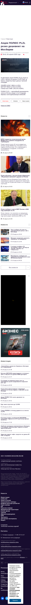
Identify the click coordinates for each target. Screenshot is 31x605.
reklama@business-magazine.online (11, 546)
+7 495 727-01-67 (20, 534)
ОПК (2, 515)
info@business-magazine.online (10, 542)
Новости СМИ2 (5, 105)
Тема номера (5, 505)
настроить (12, 593)
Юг (2, 588)
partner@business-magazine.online (11, 555)
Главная (3, 39)
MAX (2, 558)
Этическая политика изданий (10, 526)
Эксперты (4, 517)
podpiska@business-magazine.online (11, 550)
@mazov (22, 557)
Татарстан (4, 584)
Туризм (3, 512)
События (4, 499)
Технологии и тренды (8, 502)
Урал (2, 575)
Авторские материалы (9, 518)
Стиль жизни (5, 511)
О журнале (4, 525)
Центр (3, 571)
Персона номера (7, 508)
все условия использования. (14, 589)
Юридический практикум (9, 509)
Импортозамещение (8, 514)
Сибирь (3, 580)
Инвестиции (9, 39)
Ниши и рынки (6, 500)
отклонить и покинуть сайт (14, 595)
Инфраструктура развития (10, 503)
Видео (3, 520)
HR (2, 506)
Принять (15, 600)
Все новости (13, 267)
